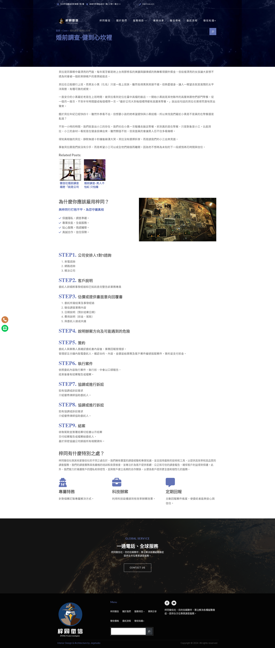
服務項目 (138, 20)
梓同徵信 (105, 20)
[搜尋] (212, 31)
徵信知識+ (209, 20)
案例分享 (158, 20)
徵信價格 (175, 20)
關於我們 (121, 20)
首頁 (58, 30)
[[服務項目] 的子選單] (144, 611)
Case (65, 30)
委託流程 (192, 20)
